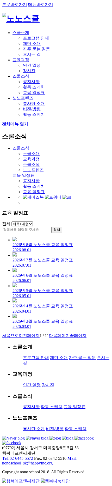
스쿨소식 (21, 76)
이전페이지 (29, 335)
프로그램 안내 (36, 38)
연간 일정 (32, 65)
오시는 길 (32, 54)
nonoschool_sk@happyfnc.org (39, 460)
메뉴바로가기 (40, 4)
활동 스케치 (34, 87)
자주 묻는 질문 (36, 49)
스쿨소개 (21, 32)
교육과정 (21, 60)
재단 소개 (32, 43)
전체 (6, 223)
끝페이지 (78, 335)
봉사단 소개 (34, 103)
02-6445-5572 (17, 458)
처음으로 (10, 335)
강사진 (29, 71)
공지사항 (31, 81)
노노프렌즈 (23, 98)
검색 (56, 230)
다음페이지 (59, 335)
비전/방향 (32, 109)
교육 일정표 (34, 92)
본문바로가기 (14, 4)
